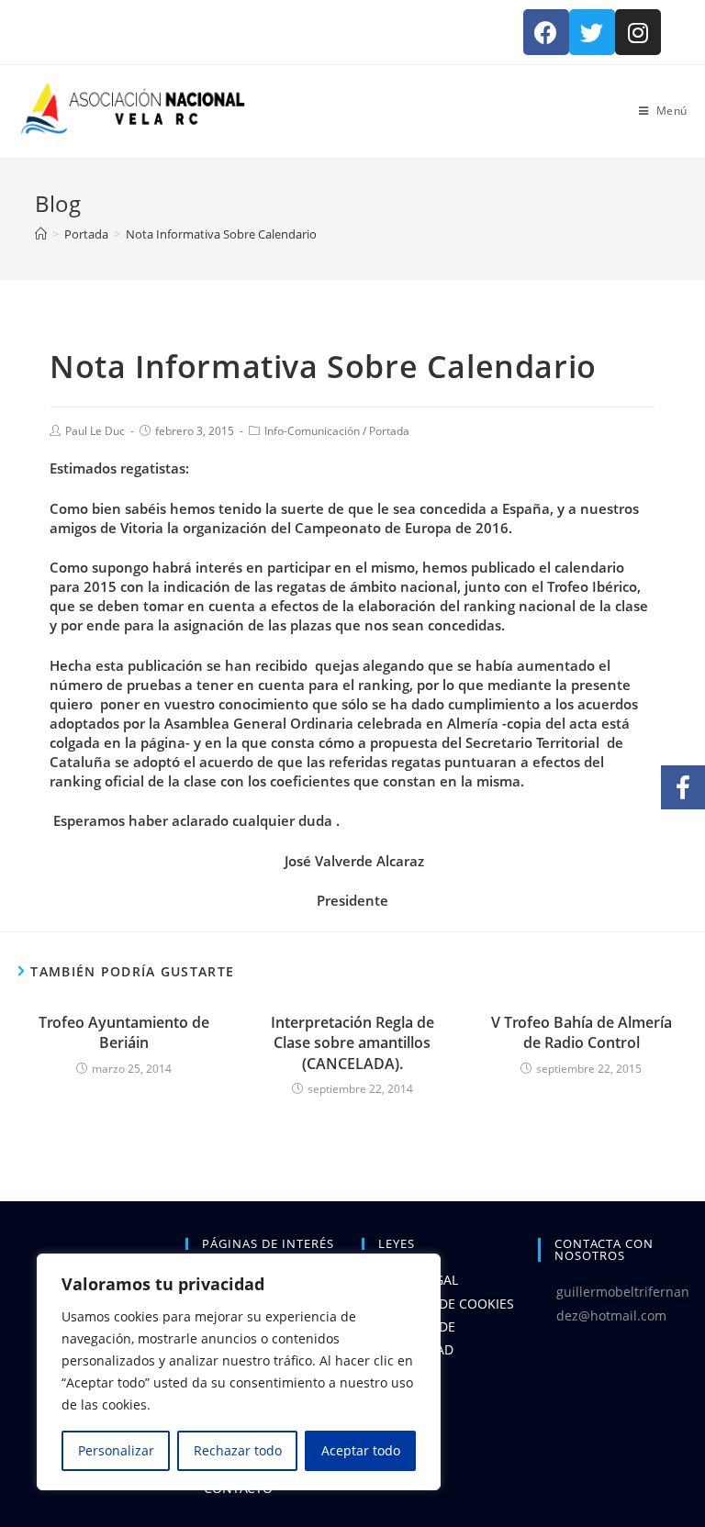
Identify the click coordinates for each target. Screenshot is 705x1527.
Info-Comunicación (312, 431)
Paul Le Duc (95, 431)
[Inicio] (41, 234)
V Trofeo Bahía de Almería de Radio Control (581, 1032)
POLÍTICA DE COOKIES (447, 1303)
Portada (389, 431)
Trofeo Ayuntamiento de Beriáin (124, 1032)
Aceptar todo (360, 1450)
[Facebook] (546, 32)
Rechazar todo (238, 1450)
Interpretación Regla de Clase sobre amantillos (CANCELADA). (352, 1043)
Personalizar (116, 1450)
